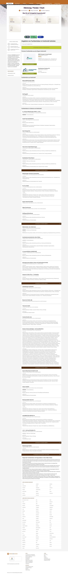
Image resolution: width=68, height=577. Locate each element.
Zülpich (50, 529)
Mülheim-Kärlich (52, 533)
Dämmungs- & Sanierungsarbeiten (28, 475)
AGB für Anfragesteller (29, 561)
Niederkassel (37, 544)
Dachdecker (27, 559)
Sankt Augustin (38, 522)
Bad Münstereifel (38, 527)
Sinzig (23, 518)
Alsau (36, 501)
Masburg (51, 544)
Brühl (50, 520)
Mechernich (51, 518)
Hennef (37, 540)
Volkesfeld (37, 518)
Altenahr (23, 514)
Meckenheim (24, 507)
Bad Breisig (23, 540)
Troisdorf (37, 546)
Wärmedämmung (13, 58)
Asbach (37, 531)
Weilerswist (51, 501)
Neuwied (51, 514)
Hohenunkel (23, 516)
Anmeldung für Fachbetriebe (30, 554)
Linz (22, 533)
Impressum (27, 563)
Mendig (37, 535)
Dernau (23, 501)
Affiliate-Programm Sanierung (30, 555)
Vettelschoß (23, 542)
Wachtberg (23, 503)
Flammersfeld (51, 516)
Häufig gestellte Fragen (11, 73)
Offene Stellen (28, 569)
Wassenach (37, 516)
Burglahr (51, 503)
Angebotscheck (39, 3)
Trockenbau (31, 3)
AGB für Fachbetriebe (29, 562)
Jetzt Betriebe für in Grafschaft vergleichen (41, 170)
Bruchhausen (24, 522)
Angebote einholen (11, 75)
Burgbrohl (23, 546)
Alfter (36, 503)
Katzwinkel (37, 514)
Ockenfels (23, 527)
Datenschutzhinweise (29, 560)
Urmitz (50, 531)
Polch (50, 527)
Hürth (50, 540)
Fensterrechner (57, 3)
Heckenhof (37, 520)
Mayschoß (23, 505)
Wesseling (51, 509)
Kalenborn (37, 509)
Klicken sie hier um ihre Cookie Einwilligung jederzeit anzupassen (14, 572)
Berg (36, 542)
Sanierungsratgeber (47, 559)
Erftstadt (51, 535)
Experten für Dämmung (51, 473)
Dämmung (10, 3)
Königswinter (24, 529)
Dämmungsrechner (48, 3)
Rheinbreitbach (24, 520)
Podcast (27, 568)
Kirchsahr (23, 535)
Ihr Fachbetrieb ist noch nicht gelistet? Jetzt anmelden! (41, 454)
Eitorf (50, 522)
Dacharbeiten (17, 3)
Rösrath (51, 542)
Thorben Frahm (52, 475)
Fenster (24, 3)
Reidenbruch (37, 505)
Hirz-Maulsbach (51, 505)
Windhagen (37, 507)
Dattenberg (23, 544)
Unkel (23, 509)
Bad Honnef (23, 531)
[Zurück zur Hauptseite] (15, 554)
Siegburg (37, 533)
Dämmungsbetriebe (29, 556)
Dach (45, 555)
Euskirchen (37, 529)
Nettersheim (51, 507)
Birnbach (51, 546)
